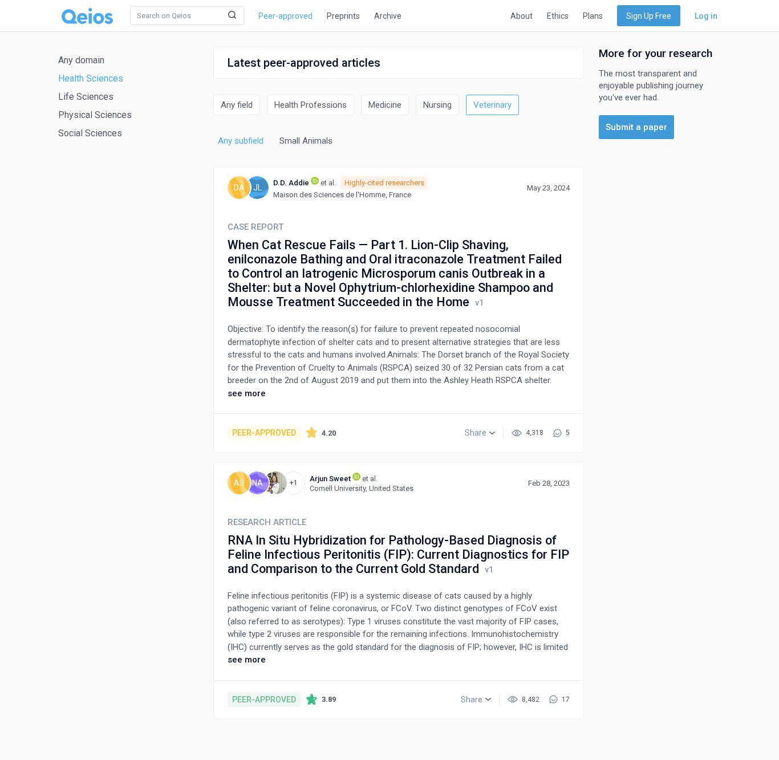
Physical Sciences (95, 114)
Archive (387, 16)
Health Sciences (90, 78)
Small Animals (305, 141)
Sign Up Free (648, 16)
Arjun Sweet (330, 478)
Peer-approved (285, 16)
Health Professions (310, 105)
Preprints (343, 16)
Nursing (437, 105)
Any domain (81, 60)
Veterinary (492, 105)
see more (247, 393)
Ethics (558, 16)
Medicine (384, 105)
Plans (593, 16)
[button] (480, 432)
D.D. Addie (291, 182)
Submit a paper (636, 127)
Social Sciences (90, 133)
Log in (706, 16)
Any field (237, 105)
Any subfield (240, 141)
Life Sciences (85, 96)
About (521, 16)
